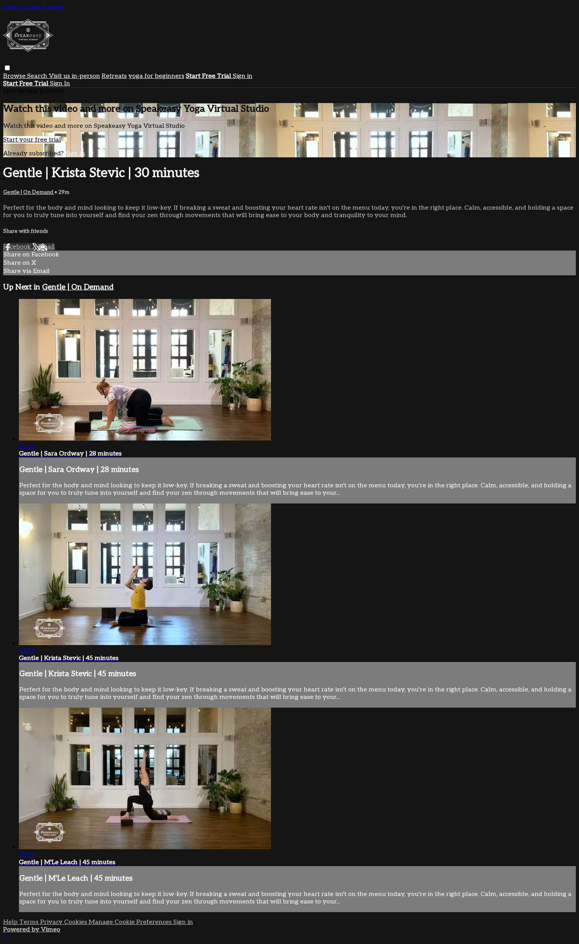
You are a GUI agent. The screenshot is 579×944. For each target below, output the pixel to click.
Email (46, 247)
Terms (29, 922)
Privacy (52, 922)
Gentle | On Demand (28, 192)
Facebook (17, 247)
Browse (15, 76)
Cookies (76, 922)
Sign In (60, 83)
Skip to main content (33, 7)
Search (38, 76)
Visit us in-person (74, 76)
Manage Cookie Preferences (131, 922)
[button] (7, 67)
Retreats (114, 76)
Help (11, 922)
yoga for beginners (156, 76)
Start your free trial (32, 140)
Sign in (242, 76)
